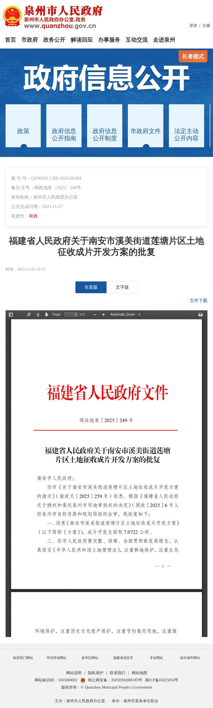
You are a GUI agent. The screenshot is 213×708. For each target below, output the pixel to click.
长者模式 (193, 56)
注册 (206, 26)
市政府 (29, 40)
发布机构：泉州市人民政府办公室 (44, 197)
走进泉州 (164, 40)
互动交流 (137, 40)
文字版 (122, 287)
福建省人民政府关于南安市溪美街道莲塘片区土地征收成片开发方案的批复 (106, 246)
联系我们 (117, 673)
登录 (193, 26)
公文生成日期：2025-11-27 (37, 206)
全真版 (91, 287)
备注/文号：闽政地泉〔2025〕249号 (46, 187)
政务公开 (54, 40)
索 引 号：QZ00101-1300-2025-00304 (46, 178)
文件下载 (198, 300)
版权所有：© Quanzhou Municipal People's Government (106, 687)
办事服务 (109, 40)
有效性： (24, 216)
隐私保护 (95, 673)
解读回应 (82, 40)
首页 (10, 40)
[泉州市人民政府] (53, 17)
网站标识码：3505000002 (56, 680)
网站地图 (139, 673)
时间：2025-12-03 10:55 (25, 269)
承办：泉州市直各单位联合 (135, 701)
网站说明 (74, 673)
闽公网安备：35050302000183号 (115, 680)
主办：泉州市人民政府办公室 (80, 701)
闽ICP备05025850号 (161, 680)
